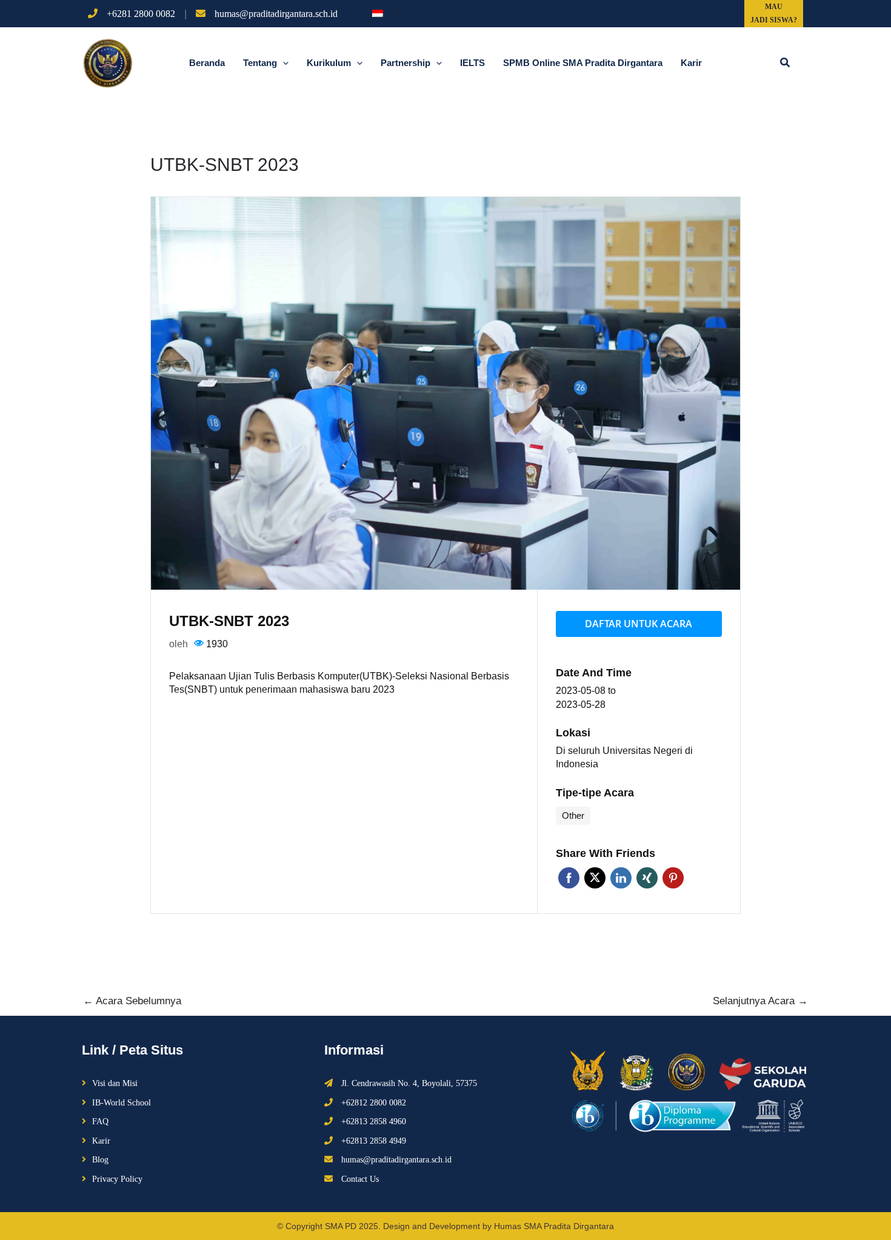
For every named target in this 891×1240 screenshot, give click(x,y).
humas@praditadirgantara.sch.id (276, 14)
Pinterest (673, 877)
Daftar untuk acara (638, 623)
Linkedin (621, 877)
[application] (392, 13)
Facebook (568, 877)
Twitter (595, 877)
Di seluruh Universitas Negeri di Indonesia (624, 757)
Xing (647, 877)
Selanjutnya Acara (760, 1001)
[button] (785, 63)
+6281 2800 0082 (141, 14)
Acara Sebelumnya (132, 1001)
